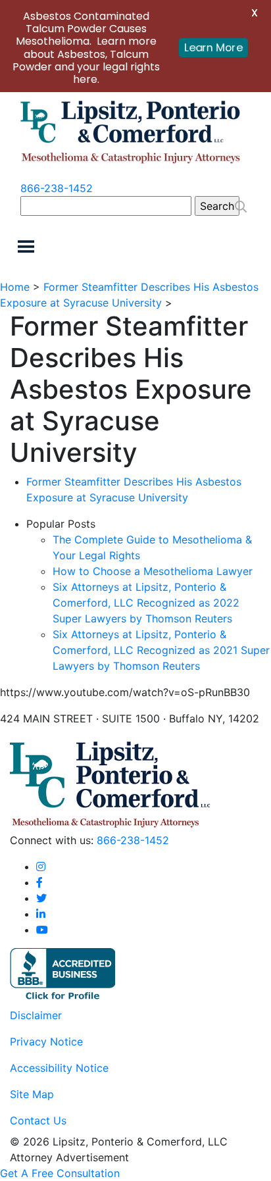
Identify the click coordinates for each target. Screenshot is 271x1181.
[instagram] (40, 866)
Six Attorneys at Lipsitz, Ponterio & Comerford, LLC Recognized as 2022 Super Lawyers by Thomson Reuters (146, 602)
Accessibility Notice (59, 1067)
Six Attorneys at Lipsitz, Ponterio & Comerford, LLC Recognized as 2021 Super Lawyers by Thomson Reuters (161, 650)
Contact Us (38, 1120)
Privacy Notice (46, 1041)
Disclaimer (36, 1015)
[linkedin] (40, 913)
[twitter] (41, 898)
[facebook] (39, 882)
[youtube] (42, 929)
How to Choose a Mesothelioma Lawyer (153, 571)
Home (15, 286)
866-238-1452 (56, 188)
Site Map (32, 1094)
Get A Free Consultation (60, 1173)
